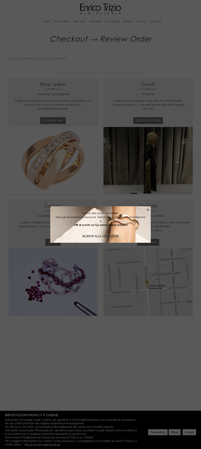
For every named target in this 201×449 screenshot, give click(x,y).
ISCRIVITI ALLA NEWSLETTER (100, 236)
